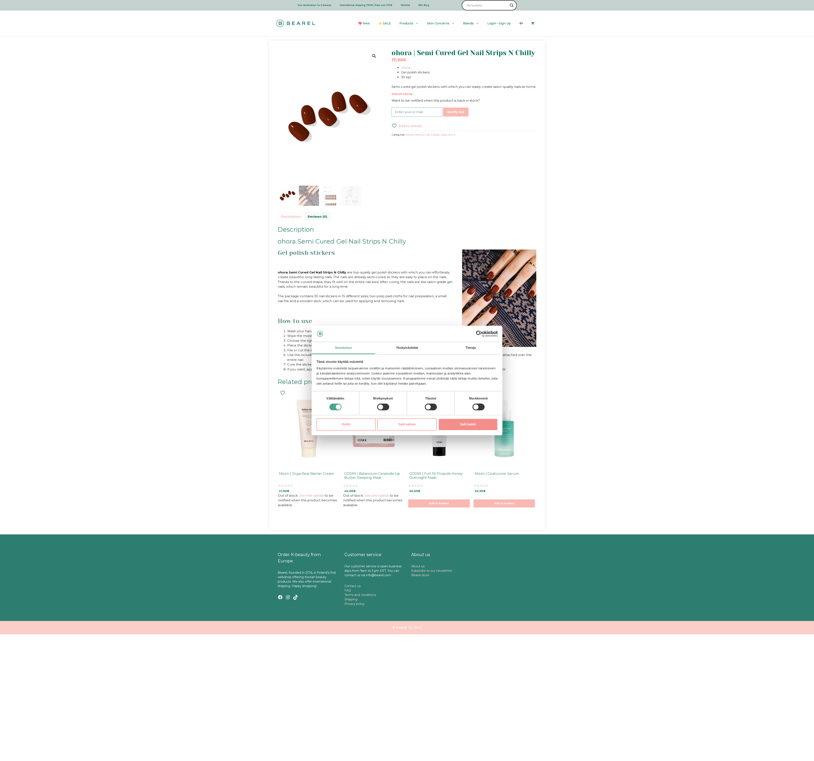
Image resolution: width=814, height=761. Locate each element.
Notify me (455, 112)
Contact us (352, 586)
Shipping (350, 599)
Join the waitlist (311, 495)
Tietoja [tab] (471, 348)
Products (406, 23)
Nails (444, 134)
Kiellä (346, 424)
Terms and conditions (360, 595)
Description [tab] (291, 216)
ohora (405, 68)
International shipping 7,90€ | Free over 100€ (366, 5)
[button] (374, 56)
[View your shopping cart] (532, 23)
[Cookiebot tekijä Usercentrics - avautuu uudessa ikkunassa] (479, 334)
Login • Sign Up (499, 23)
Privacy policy (354, 604)
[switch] (383, 407)
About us (418, 566)
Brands (468, 23)
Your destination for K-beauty (314, 5)
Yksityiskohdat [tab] (407, 348)
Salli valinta (407, 424)
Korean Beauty (415, 134)
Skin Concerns (438, 23)
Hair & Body (432, 134)
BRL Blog (423, 5)
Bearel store (420, 575)
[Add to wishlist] (283, 392)
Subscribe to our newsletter (431, 571)
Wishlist (405, 5)
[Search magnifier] (512, 5)
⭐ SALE (384, 23)
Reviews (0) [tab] (317, 216)
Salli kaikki (468, 424)
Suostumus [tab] (343, 348)
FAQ (347, 590)
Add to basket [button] (439, 503)
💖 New (364, 23)
